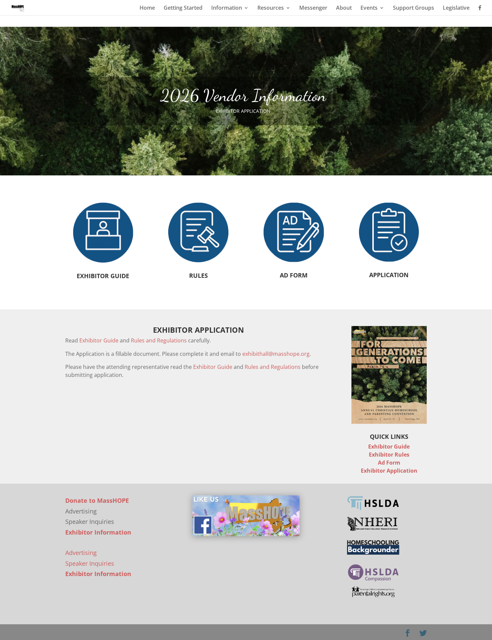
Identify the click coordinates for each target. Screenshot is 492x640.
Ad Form (389, 462)
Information (226, 8)
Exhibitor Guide (98, 340)
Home (147, 8)
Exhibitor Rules (389, 454)
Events (369, 8)
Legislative (456, 8)
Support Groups (413, 8)
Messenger (313, 8)
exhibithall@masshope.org (276, 353)
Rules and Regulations (159, 340)
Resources (270, 8)
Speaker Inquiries (89, 563)
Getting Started (183, 8)
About (344, 8)
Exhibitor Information (98, 532)
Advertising (81, 553)
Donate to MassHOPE (97, 500)
